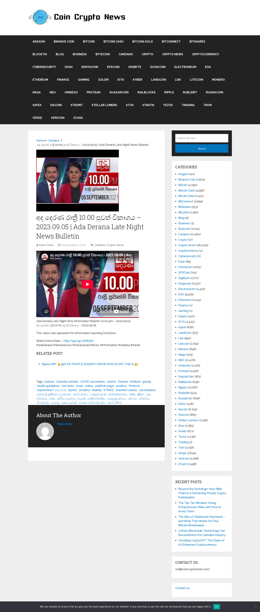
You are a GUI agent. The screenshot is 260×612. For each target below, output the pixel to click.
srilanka (96, 390)
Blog (60, 54)
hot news (68, 386)
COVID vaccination (92, 381)
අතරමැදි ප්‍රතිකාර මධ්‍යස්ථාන (54, 394)
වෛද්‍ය (55, 402)
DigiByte (134, 67)
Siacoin (56, 105)
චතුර (52, 398)
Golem (103, 79)
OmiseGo (71, 92)
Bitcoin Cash (113, 41)
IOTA (120, 79)
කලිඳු (132, 394)
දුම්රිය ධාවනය (66, 398)
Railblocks (146, 92)
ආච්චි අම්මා (80, 394)
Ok (216, 606)
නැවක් (81, 398)
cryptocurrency (205, 54)
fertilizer (135, 381)
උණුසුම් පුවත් (98, 394)
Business (80, 54)
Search (202, 148)
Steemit (77, 105)
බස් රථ (132, 398)
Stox (130, 105)
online (89, 386)
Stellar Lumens (104, 105)
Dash (69, 67)
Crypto (147, 54)
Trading (188, 105)
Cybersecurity (44, 67)
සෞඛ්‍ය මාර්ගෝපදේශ (92, 402)
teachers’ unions (126, 390)
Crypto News (172, 54)
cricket (111, 381)
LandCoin (158, 79)
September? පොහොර (51, 390)
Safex (37, 105)
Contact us (182, 588)
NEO (53, 92)
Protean (93, 92)
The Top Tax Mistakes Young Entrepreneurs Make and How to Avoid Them (199, 507)
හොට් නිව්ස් (114, 402)
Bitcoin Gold (142, 41)
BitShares (197, 41)
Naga (37, 92)
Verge (37, 117)
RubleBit (190, 92)
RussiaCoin (214, 92)
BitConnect (171, 41)
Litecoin (196, 79)
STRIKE (108, 390)
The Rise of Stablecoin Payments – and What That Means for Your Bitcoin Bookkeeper (201, 521)
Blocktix (40, 54)
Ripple (169, 92)
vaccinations (147, 390)
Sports (72, 390)
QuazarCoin (119, 92)
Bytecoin (103, 54)
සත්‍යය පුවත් (69, 402)
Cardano (126, 54)
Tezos (168, 105)
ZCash (78, 117)
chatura (49, 381)
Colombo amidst (67, 381)
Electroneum (185, 67)
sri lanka (84, 390)
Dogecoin (158, 67)
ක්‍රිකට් (140, 394)
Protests (134, 386)
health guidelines (48, 386)
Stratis (148, 105)
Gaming (83, 79)
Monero (218, 79)
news (79, 386)
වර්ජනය (144, 398)
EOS (208, 67)
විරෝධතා (43, 402)
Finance (63, 79)
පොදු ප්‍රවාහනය (116, 398)
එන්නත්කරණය (117, 394)
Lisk (178, 79)
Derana (123, 381)
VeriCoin (57, 117)
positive (121, 386)
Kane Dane (46, 245)
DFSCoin (113, 67)
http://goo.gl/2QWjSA (79, 341)
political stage (104, 386)
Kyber (137, 79)
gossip (146, 381)
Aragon (39, 41)
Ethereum (40, 79)
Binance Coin (64, 41)
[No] (255, 606)
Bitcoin (89, 41)
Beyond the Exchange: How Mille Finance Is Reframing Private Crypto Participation (202, 493)
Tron (207, 105)
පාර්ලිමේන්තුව (96, 398)
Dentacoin (89, 67)
